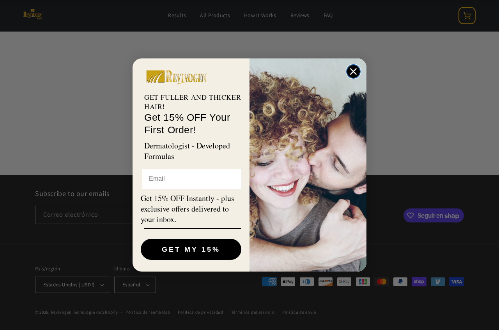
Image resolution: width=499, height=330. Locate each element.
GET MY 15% (191, 249)
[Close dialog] (353, 71)
